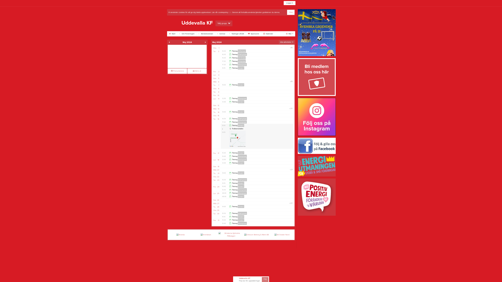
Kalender (269, 34)
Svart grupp (242, 54)
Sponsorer (254, 34)
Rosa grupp (242, 65)
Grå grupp (241, 51)
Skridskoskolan (206, 34)
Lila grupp (241, 61)
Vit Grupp (241, 58)
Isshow (222, 34)
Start (173, 34)
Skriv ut (198, 71)
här (230, 12)
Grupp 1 (241, 68)
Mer (290, 34)
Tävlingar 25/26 (237, 34)
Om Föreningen (188, 34)
